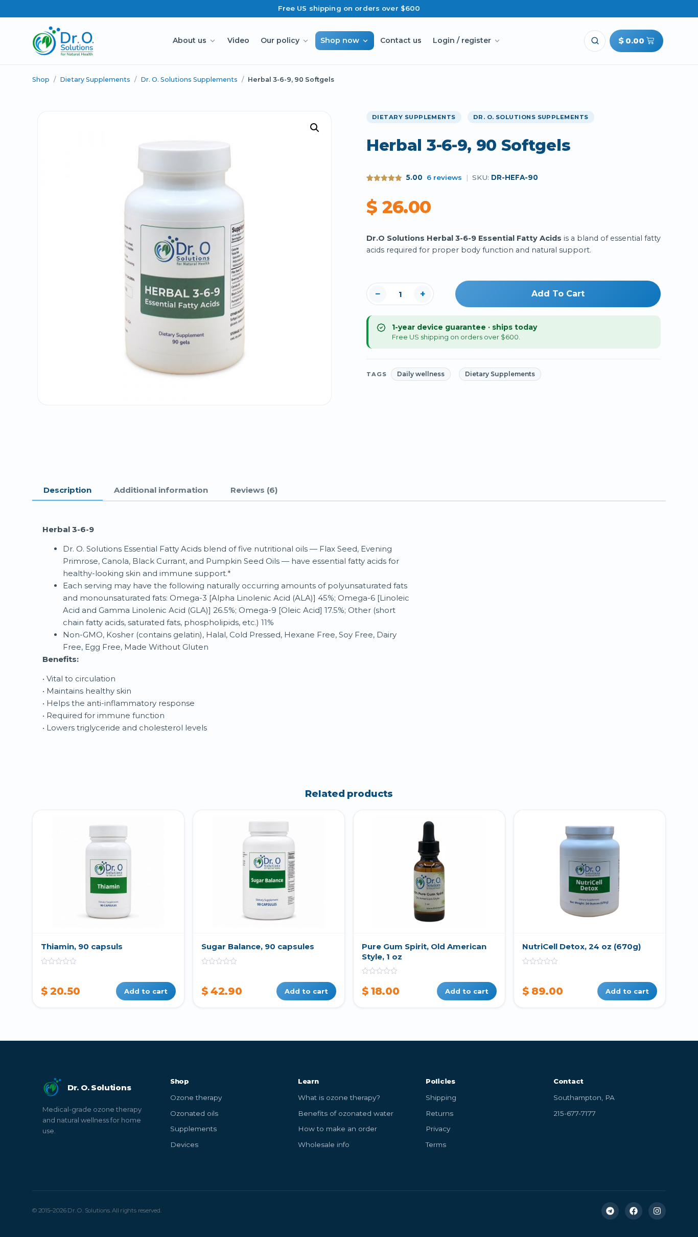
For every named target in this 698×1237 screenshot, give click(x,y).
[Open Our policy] (305, 40)
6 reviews (444, 177)
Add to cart (558, 294)
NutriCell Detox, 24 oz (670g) (581, 946)
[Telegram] (610, 1211)
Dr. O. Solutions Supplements (189, 79)
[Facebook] (633, 1211)
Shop (41, 79)
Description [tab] (67, 490)
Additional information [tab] (161, 490)
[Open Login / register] (497, 40)
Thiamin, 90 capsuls (82, 946)
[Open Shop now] (365, 40)
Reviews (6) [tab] (253, 490)
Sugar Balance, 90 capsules (257, 946)
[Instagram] (657, 1211)
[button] (595, 41)
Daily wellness (421, 374)
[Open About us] (212, 40)
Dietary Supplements (95, 79)
